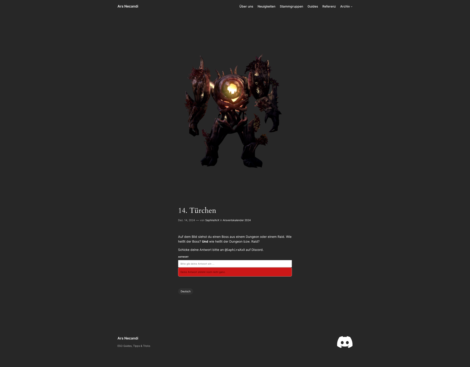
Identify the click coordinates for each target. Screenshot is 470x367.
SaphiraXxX (212, 220)
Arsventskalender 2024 (237, 220)
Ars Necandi (128, 6)
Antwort (183, 257)
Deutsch (186, 291)
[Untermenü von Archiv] (351, 6)
